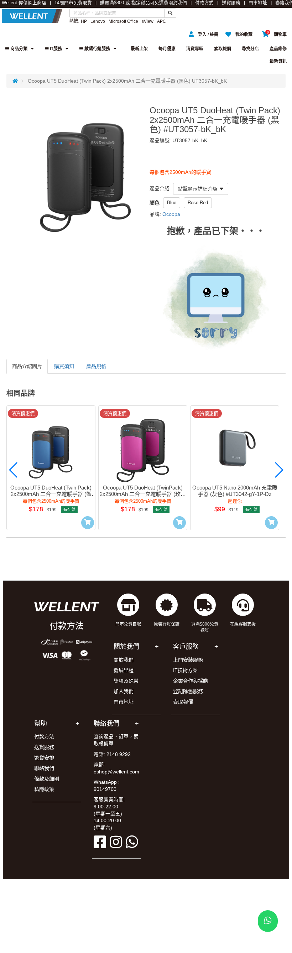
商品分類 (18, 48)
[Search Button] (170, 13)
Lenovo (97, 21)
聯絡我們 (44, 768)
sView (147, 21)
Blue (171, 202)
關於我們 (177, 2)
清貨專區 (194, 48)
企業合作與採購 (190, 681)
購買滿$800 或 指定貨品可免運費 (134, 2)
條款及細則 (46, 779)
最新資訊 (278, 61)
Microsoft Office (123, 21)
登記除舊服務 (188, 691)
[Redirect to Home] (15, 81)
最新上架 (139, 48)
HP (84, 21)
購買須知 (64, 366)
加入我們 (124, 691)
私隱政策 (44, 789)
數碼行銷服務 (96, 48)
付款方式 (204, 2)
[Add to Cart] (87, 522)
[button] (13, 470)
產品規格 (96, 366)
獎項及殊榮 (126, 681)
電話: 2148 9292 (112, 754)
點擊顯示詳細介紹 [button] (198, 189)
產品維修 (278, 48)
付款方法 (44, 736)
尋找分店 (250, 48)
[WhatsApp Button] (268, 921)
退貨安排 (44, 758)
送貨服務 (231, 2)
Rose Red (198, 202)
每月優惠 (167, 48)
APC (161, 21)
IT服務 (55, 48)
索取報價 (222, 48)
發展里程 (124, 670)
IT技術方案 (185, 670)
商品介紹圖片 (27, 366)
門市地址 (258, 2)
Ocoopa (171, 214)
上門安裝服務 (188, 660)
